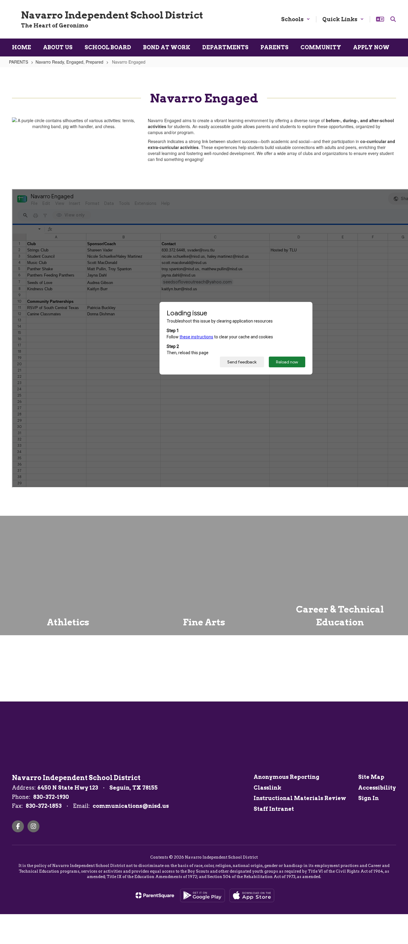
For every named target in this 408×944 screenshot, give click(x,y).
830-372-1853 (44, 806)
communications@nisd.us (131, 806)
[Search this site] (393, 19)
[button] (295, 19)
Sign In (368, 798)
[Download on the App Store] (251, 895)
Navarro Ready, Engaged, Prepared (69, 62)
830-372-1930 (51, 797)
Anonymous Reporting (286, 777)
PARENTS (18, 62)
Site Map (371, 777)
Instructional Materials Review (300, 798)
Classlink (267, 788)
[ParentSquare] (155, 895)
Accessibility (377, 788)
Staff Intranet (274, 809)
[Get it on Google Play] (202, 895)
